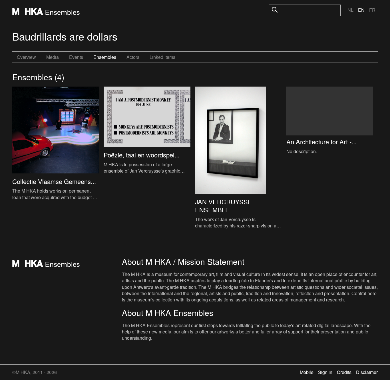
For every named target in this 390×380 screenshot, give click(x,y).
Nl (350, 10)
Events (76, 57)
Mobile (306, 372)
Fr (372, 10)
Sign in (325, 372)
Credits (344, 372)
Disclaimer (367, 372)
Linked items (162, 57)
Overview (26, 57)
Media (52, 57)
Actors (132, 57)
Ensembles (104, 57)
